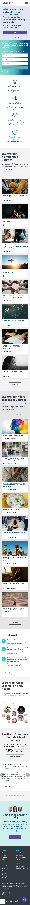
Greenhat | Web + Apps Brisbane (12, 901)
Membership (19, 855)
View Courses (15, 37)
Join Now (15, 32)
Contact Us (5, 868)
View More (15, 384)
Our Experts (7, 701)
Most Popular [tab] (18, 175)
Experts (4, 855)
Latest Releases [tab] (6, 175)
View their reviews (15, 756)
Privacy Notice (20, 866)
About (3, 853)
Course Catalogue (21, 853)
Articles (18, 859)
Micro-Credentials (21, 857)
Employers (4, 857)
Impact (3, 859)
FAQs (3, 870)
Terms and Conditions (22, 868)
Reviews (4, 862)
